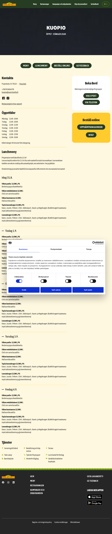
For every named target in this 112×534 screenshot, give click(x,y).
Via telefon (91, 102)
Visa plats (22, 84)
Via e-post (91, 95)
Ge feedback (82, 65)
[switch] (44, 281)
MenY (26, 65)
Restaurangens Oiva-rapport (12, 104)
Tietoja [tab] (88, 249)
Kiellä (24, 290)
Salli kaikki (88, 290)
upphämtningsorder (91, 127)
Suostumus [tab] (23, 249)
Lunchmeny (41, 65)
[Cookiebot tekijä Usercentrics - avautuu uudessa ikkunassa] (94, 243)
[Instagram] (8, 98)
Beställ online (62, 65)
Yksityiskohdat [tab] (56, 249)
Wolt (91, 134)
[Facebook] (3, 98)
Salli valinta (56, 290)
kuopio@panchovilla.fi (10, 92)
